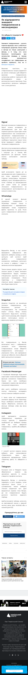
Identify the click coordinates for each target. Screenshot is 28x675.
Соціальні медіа (19, 16)
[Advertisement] (14, 103)
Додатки (4, 16)
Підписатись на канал (14, 671)
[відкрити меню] (25, 2)
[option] (14, 571)
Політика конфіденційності (14, 665)
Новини (11, 16)
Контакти (14, 663)
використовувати (8, 64)
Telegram (16, 543)
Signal (10, 543)
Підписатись (8, 516)
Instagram (4, 543)
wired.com (22, 543)
